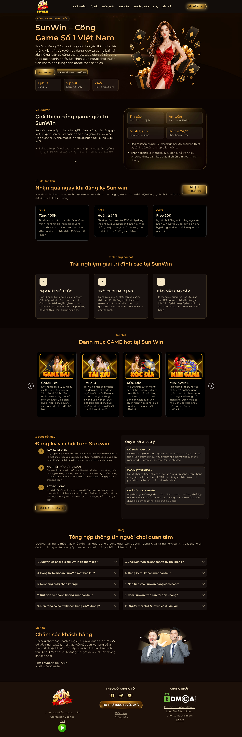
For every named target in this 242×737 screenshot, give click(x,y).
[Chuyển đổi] (115, 562)
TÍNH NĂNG (124, 6)
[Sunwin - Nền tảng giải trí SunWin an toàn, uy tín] (51, 6)
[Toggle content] (75, 162)
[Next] (211, 386)
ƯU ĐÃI (94, 6)
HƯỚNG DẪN (141, 6)
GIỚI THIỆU (79, 6)
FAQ (155, 6)
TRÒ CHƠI (108, 6)
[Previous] (31, 386)
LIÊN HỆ (166, 6)
